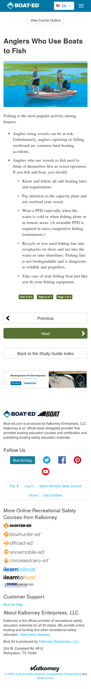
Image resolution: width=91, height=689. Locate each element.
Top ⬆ (14, 486)
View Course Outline (46, 20)
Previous (45, 318)
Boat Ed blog (22, 460)
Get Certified (52, 495)
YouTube (45, 471)
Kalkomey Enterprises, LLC (59, 641)
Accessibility (54, 674)
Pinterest (77, 460)
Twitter (46, 460)
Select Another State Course (60, 486)
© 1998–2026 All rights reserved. (25, 674)
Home (33, 495)
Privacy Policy (72, 674)
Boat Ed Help (13, 604)
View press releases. (35, 634)
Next (45, 333)
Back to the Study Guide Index (45, 353)
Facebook (62, 460)
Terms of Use (45, 678)
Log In (29, 486)
